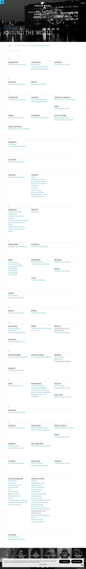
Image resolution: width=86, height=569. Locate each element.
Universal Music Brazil (38, 84)
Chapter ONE (12, 214)
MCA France (35, 186)
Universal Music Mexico (62, 332)
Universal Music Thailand (39, 465)
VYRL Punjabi (12, 275)
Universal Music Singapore (40, 430)
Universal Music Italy (38, 280)
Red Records (12, 330)
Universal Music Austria (62, 64)
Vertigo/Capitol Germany (16, 227)
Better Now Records (14, 212)
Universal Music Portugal (62, 397)
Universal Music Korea (38, 313)
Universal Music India (15, 266)
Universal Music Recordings (17, 502)
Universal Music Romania (17, 412)
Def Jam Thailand (37, 463)
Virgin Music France (38, 196)
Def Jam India (12, 262)
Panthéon (34, 188)
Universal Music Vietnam (16, 539)
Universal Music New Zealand (41, 357)
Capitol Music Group (38, 483)
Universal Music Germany (17, 222)
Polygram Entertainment (39, 502)
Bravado (34, 481)
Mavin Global (58, 359)
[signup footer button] (47, 567)
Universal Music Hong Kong (17, 246)
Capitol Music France (38, 179)
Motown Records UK (15, 496)
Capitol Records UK (14, 485)
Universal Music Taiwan (16, 463)
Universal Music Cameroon (17, 99)
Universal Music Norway (16, 370)
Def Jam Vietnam (14, 537)
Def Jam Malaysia (14, 328)
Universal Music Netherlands (18, 357)
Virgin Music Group (37, 522)
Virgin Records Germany (16, 229)
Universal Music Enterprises (40, 509)
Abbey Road (12, 483)
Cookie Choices (80, 568)
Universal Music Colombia (40, 118)
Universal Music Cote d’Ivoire (64, 120)
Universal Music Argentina (17, 64)
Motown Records (36, 498)
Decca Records (13, 487)
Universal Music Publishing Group (40, 516)
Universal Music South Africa (64, 428)
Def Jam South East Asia (39, 428)
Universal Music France (39, 194)
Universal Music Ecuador (16, 162)
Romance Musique (37, 192)
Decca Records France (38, 181)
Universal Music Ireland (62, 262)
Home (10, 45)
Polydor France (36, 190)
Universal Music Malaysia (16, 332)
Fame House (35, 491)
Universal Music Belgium (16, 84)
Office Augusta (13, 295)
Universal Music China (15, 118)
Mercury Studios (13, 494)
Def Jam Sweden (13, 446)
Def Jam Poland (59, 386)
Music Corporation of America (41, 500)
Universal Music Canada (39, 102)
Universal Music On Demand (17, 500)
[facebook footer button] (33, 567)
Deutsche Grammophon (16, 216)
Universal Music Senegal (16, 428)
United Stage (12, 144)
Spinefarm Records (37, 506)
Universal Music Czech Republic (19, 129)
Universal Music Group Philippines (38, 395)
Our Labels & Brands (21, 45)
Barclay (33, 177)
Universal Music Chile (61, 108)
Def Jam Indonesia (37, 262)
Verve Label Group (37, 519)
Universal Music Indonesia (40, 264)
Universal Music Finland (16, 177)
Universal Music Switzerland (40, 446)
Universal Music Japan (16, 297)
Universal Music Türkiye (62, 463)
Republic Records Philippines (41, 392)
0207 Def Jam (12, 481)
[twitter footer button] (38, 567)
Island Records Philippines (40, 390)
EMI (9, 489)
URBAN (10, 225)
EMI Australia (35, 64)
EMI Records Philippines (39, 388)
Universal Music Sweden (16, 448)
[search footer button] (52, 567)
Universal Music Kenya (16, 313)
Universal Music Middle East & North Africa (41, 329)
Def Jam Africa (59, 357)
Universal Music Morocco (16, 341)
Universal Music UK (14, 504)
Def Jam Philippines (38, 386)
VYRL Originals (13, 273)
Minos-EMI (34, 212)
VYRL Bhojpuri (12, 268)
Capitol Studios (36, 485)
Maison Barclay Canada (39, 99)
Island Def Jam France (38, 183)
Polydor (10, 498)
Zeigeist (10, 231)
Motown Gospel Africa (61, 118)
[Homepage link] (43, 7)
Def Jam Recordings (38, 487)
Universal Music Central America (65, 99)
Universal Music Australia (39, 69)
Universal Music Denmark (17, 146)
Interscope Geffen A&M (38, 494)
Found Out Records (14, 264)
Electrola (11, 218)
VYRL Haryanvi (13, 270)
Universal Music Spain (61, 437)
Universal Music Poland (62, 388)
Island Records (13, 491)
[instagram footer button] (42, 567)
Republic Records (37, 504)
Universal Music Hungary (39, 246)
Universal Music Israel (61, 271)
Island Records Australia (39, 66)
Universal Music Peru (15, 386)
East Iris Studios (36, 489)
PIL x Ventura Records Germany (18, 220)
